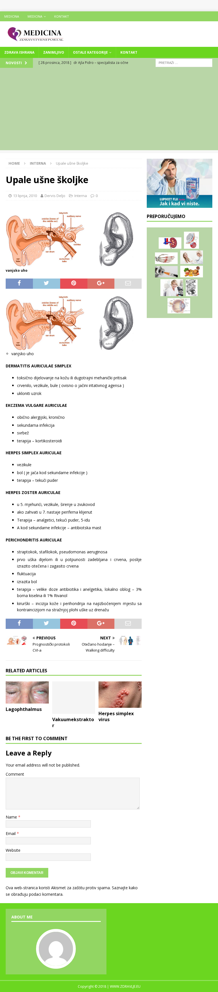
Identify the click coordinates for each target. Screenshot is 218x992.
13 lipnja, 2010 (25, 195)
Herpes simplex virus (116, 716)
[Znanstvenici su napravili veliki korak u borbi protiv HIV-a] (166, 271)
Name (12, 817)
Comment (15, 774)
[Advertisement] (109, 110)
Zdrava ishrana (19, 52)
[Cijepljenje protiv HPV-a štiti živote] (191, 257)
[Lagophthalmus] (27, 692)
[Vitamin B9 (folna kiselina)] (191, 271)
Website (13, 850)
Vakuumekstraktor (73, 722)
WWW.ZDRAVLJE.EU (125, 986)
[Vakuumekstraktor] (73, 697)
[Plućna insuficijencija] (192, 287)
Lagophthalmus (24, 709)
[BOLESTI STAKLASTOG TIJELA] (178, 305)
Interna (80, 195)
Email (11, 833)
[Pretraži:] (184, 62)
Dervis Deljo (55, 195)
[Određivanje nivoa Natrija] (171, 287)
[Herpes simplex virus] (120, 694)
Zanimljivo (53, 52)
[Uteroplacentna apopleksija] (191, 240)
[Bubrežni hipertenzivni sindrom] (170, 243)
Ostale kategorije (90, 52)
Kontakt (61, 16)
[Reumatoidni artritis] (166, 258)
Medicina (11, 16)
